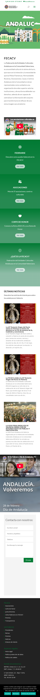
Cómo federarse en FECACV (14, 615)
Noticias (8, 639)
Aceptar (7, 693)
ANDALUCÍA (20, 27)
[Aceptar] (38, 691)
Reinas (7, 633)
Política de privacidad (28, 693)
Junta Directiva (10, 612)
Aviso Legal (9, 651)
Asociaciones (9, 606)
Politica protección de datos (14, 654)
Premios (8, 618)
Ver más (20, 166)
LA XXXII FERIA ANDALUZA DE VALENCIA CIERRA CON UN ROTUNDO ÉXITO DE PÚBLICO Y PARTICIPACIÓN (18, 428)
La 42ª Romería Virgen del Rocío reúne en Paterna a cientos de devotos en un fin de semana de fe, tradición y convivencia (19, 329)
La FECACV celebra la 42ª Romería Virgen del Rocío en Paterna (18, 379)
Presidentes (9, 630)
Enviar (28, 560)
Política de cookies (11, 657)
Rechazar (16, 693)
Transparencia (10, 621)
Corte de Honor (10, 609)
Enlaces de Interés (11, 642)
